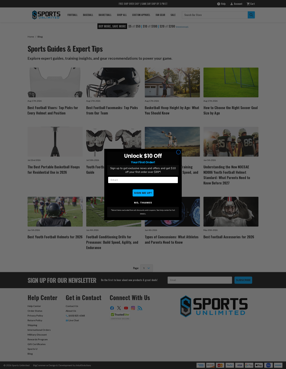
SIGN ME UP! (143, 193)
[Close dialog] (178, 152)
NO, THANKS (143, 202)
